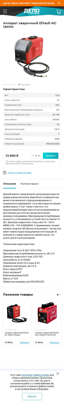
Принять (32, 396)
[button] (57, 294)
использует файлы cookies (35, 375)
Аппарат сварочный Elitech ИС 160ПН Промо (17, 334)
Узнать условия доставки (19, 172)
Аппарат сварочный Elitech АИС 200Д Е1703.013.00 (47, 334)
